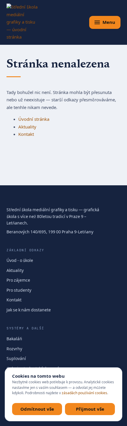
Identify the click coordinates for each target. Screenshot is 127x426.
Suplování (16, 358)
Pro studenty (18, 290)
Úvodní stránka (33, 119)
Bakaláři (14, 338)
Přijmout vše (90, 409)
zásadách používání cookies (84, 393)
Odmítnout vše (37, 409)
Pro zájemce (18, 280)
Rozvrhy (14, 348)
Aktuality (27, 127)
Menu (108, 22)
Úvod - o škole (19, 260)
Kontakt (26, 134)
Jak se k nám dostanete (28, 310)
